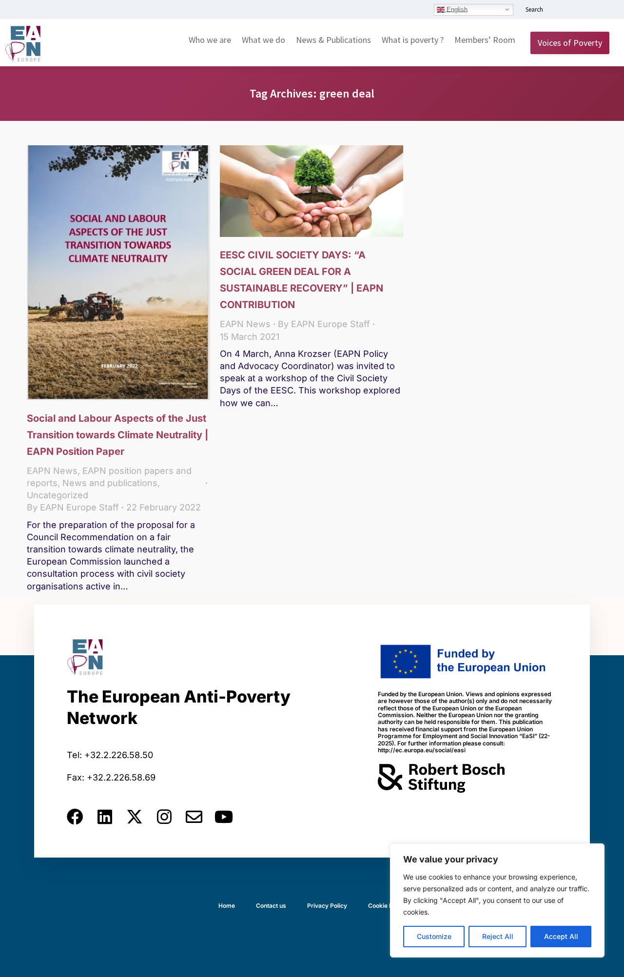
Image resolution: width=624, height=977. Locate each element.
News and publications (109, 483)
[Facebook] (75, 816)
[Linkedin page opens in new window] (559, 10)
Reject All (497, 936)
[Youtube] (223, 816)
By (73, 507)
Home (226, 905)
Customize (434, 936)
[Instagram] (164, 816)
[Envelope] (194, 816)
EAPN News (52, 471)
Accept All (561, 936)
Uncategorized (57, 495)
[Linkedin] (105, 816)
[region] (497, 900)
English (456, 9)
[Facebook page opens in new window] (573, 10)
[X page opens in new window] (588, 10)
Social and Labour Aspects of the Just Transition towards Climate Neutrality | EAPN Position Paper (117, 434)
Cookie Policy (387, 905)
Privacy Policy (327, 905)
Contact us (271, 905)
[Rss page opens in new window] (603, 10)
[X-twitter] (134, 816)
